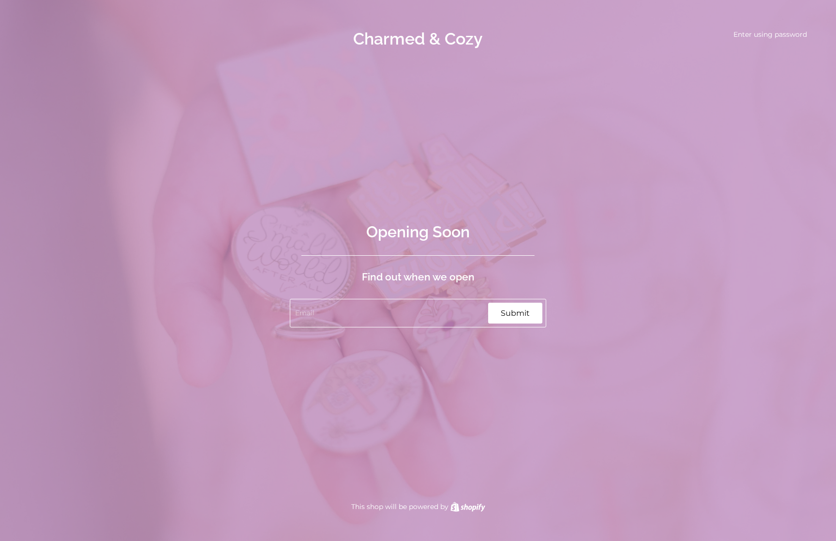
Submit (515, 313)
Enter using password (770, 34)
